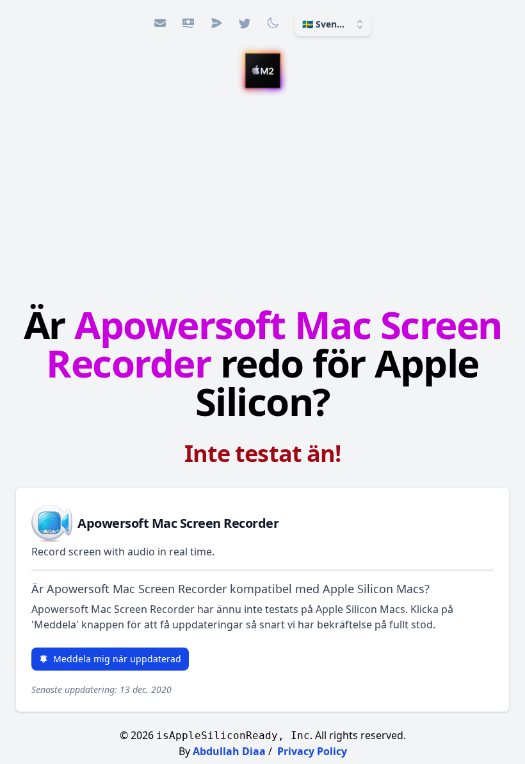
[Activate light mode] (272, 23)
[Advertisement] (262, 199)
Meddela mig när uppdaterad (117, 659)
